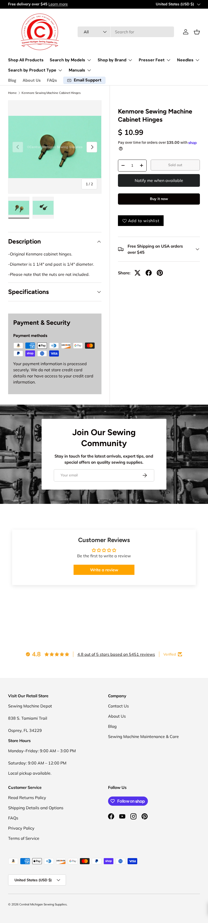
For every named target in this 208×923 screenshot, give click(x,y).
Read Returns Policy (27, 797)
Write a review (104, 569)
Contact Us (118, 705)
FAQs (52, 80)
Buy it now (159, 198)
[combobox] (126, 31)
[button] (196, 31)
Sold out (175, 165)
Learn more (58, 4)
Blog (12, 80)
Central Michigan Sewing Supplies (43, 904)
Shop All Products (26, 60)
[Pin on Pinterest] (159, 272)
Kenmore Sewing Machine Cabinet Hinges (51, 92)
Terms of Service (23, 838)
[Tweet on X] (137, 272)
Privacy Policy (21, 828)
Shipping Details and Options (35, 807)
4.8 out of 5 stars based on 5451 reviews (116, 654)
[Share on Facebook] (148, 272)
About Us (32, 80)
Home (12, 92)
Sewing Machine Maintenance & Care (143, 736)
